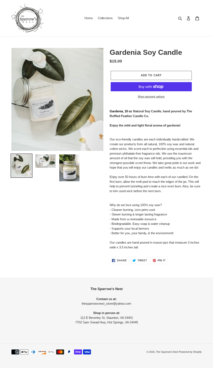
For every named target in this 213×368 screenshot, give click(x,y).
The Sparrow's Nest (167, 351)
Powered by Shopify (190, 351)
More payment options (151, 96)
